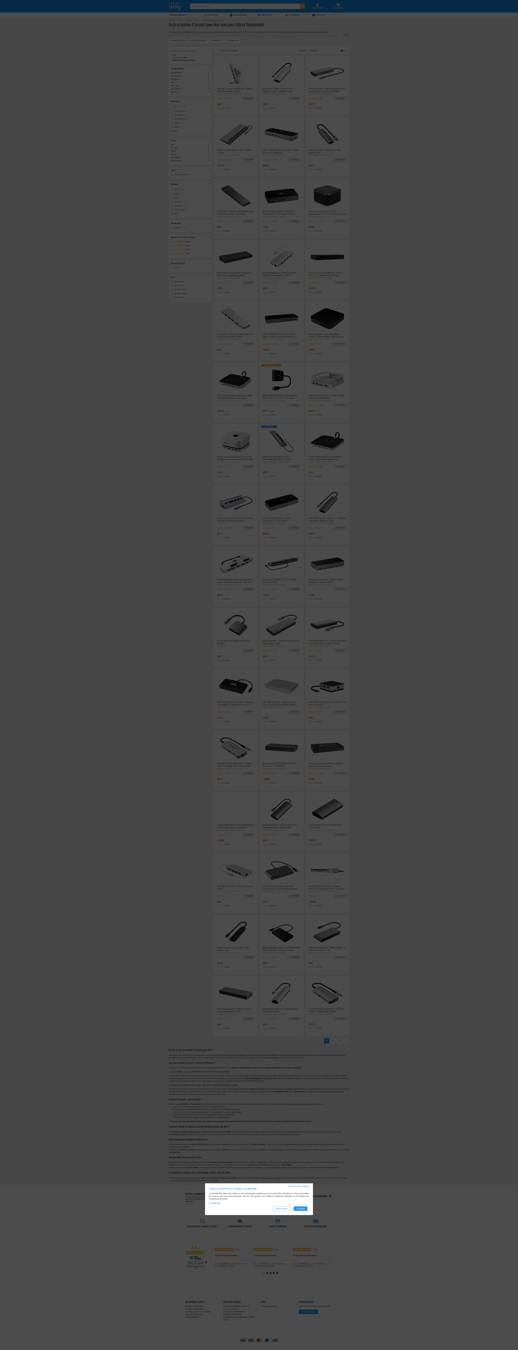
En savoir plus (215, 1203)
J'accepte (300, 1208)
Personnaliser (282, 1208)
